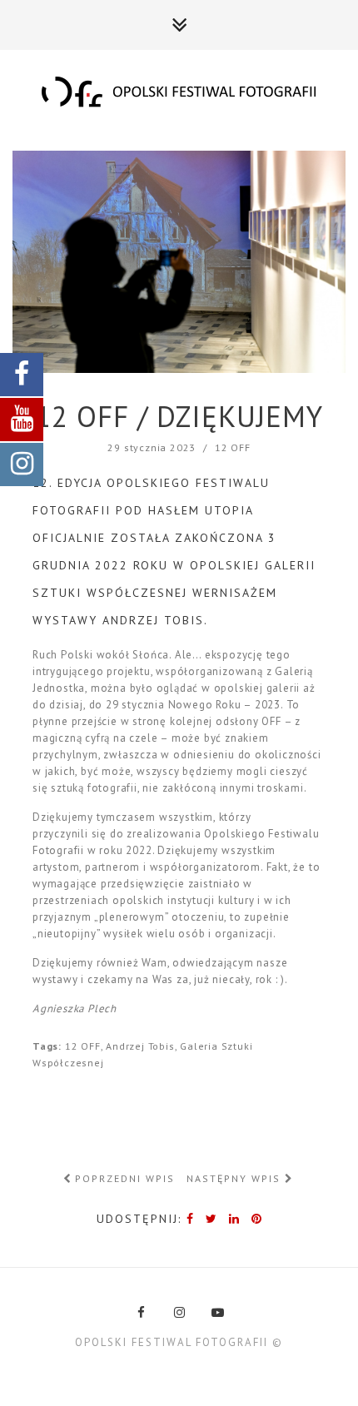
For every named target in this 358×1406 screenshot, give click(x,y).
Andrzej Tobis (140, 1046)
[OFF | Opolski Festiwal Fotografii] (179, 93)
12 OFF (233, 447)
